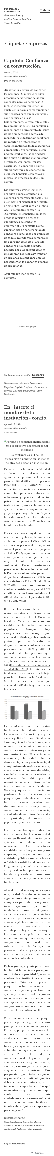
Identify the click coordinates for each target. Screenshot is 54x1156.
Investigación (22, 383)
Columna (20, 1118)
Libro (39, 391)
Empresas (17, 391)
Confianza (28, 387)
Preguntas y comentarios (12, 10)
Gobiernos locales (34, 1129)
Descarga (38, 374)
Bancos (37, 1122)
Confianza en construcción (17, 375)
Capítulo (18, 387)
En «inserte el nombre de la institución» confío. (25, 413)
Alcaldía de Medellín (23, 1122)
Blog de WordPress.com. (14, 1143)
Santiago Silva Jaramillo (15, 76)
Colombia (8, 1125)
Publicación (9, 394)
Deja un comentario (13, 81)
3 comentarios (10, 432)
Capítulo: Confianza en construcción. (26, 63)
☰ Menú (45, 10)
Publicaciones (36, 383)
